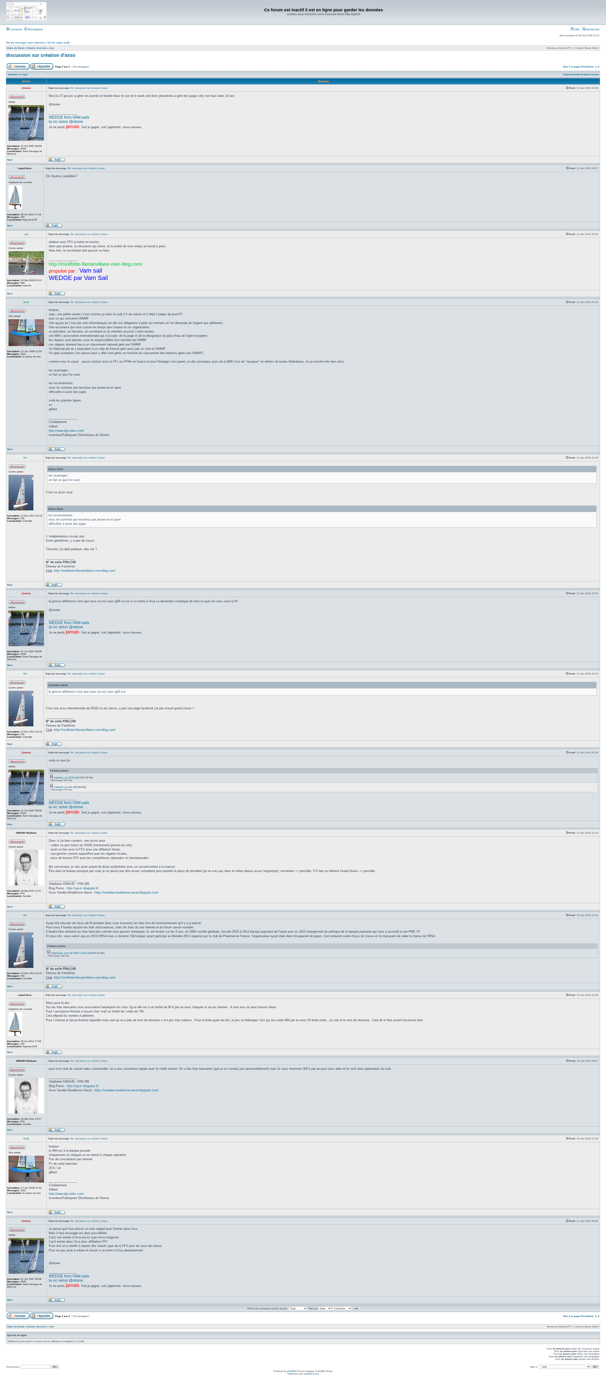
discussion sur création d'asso (40, 55)
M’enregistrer (35, 29)
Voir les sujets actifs (58, 42)
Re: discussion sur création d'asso (89, 88)
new (51, 48)
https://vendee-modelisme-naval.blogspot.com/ (126, 892)
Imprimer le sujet (18, 74)
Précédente (587, 66)
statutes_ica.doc (63, 787)
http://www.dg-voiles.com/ (66, 430)
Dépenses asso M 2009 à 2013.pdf (71, 953)
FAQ (576, 29)
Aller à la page (571, 66)
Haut (9, 159)
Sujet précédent (572, 74)
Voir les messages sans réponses (25, 42)
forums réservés (36, 48)
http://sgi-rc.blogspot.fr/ (83, 888)
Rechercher (592, 29)
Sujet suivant (591, 74)
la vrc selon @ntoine (66, 122)
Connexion (15, 29)
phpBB (291, 1371)
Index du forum (15, 48)
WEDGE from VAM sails (69, 117)
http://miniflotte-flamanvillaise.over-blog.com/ (85, 570)
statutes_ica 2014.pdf (66, 777)
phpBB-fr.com (311, 1373)
